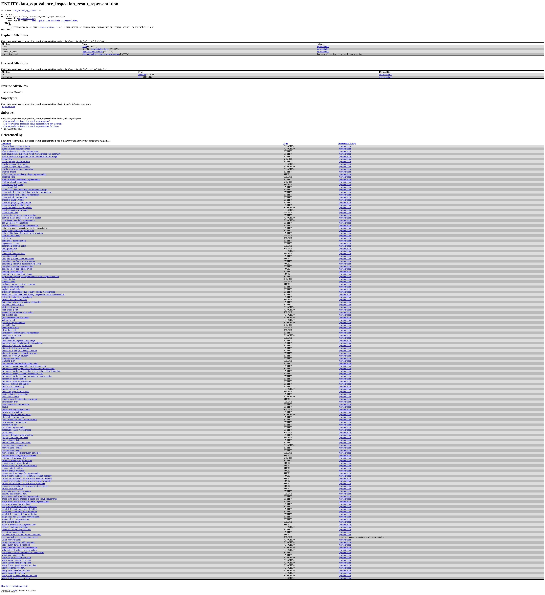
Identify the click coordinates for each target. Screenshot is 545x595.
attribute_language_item (12, 184)
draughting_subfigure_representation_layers (21, 264)
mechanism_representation (14, 379)
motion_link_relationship (13, 386)
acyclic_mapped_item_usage (15, 164)
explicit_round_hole (11, 289)
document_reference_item (13, 253)
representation (26, 19)
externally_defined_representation (17, 297)
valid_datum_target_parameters (16, 545)
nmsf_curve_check (10, 396)
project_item (7, 432)
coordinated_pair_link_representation (18, 220)
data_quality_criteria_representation (18, 230)
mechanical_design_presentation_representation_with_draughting (31, 371)
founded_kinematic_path (13, 304)
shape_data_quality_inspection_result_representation (25, 501)
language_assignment (11, 358)
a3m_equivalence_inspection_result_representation (26, 121)
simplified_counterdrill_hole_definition (19, 511)
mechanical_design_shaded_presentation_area (22, 373)
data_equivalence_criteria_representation (54, 21)
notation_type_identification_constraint (19, 399)
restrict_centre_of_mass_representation (19, 465)
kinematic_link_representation (15, 348)
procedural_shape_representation (16, 430)
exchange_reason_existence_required (18, 284)
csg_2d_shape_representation (15, 223)
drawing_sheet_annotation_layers (17, 269)
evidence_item (8, 281)
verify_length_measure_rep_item (16, 562)
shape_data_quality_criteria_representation (21, 496)
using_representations (11, 539)
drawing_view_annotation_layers (17, 274)
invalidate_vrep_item (11, 335)
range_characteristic (11, 440)
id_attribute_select (10, 330)
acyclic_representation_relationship (17, 169)
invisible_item (8, 338)
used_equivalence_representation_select (20, 537)
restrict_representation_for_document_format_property (26, 481)
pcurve (5, 407)
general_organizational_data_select (17, 312)
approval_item (8, 177)
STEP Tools (12, 590)
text (139, 77)
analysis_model (9, 172)
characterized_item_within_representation (20, 195)
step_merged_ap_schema (24, 10)
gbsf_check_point (10, 310)
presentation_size (9, 424)
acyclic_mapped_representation (16, 166)
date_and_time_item (11, 235)
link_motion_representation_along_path (19, 363)
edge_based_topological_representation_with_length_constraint (30, 276)
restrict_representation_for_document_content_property (27, 476)
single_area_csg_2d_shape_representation (20, 516)
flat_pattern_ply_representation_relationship (21, 302)
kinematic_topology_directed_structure (19, 350)
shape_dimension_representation (16, 504)
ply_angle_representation (13, 417)
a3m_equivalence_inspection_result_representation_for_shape (31, 126)
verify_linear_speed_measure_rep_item (19, 565)
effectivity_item (9, 279)
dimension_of (8, 251)
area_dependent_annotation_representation (21, 179)
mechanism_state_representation (16, 381)
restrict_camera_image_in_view (16, 463)
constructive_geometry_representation (19, 215)
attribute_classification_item (14, 182)
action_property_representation (16, 161)
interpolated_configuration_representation (20, 333)
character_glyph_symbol (13, 200)
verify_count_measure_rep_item (16, 560)
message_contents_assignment (15, 384)
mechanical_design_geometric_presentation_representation (28, 368)
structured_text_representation (15, 519)
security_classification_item (14, 493)
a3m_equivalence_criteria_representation (20, 151)
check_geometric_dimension (15, 210)
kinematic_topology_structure (15, 356)
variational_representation (13, 555)
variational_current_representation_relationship (23, 552)
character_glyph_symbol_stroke (16, 205)
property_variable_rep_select (15, 437)
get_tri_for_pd (8, 320)
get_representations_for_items (15, 317)
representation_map (10, 450)
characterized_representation (14, 197)
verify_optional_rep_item (13, 568)
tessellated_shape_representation (16, 529)
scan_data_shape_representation (16, 491)
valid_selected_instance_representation (19, 550)
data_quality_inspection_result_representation (22, 233)
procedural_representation (13, 427)
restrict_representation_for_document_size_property (25, 486)
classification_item (10, 212)
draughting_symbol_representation (17, 266)
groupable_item (9, 325)
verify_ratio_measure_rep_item (16, 570)
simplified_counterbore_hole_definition (19, 509)
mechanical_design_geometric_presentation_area (24, 366)
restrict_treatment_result (12, 488)
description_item (9, 248)
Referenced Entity (347, 143)
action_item (7, 159)
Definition (6, 143)
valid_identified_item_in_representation (19, 547)
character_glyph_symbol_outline (16, 202)
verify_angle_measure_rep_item (16, 557)
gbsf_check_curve (10, 307)
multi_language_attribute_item (15, 391)
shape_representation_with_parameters (19, 506)
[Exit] (25, 586)
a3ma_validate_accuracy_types (16, 146)
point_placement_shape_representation (19, 419)
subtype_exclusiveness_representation (19, 524)
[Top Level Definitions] (11, 586)
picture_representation (12, 412)
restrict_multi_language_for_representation (21, 473)
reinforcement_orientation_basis (16, 442)
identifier (142, 74)
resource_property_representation (17, 460)
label (84, 46)
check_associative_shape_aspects (17, 207)
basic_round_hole (10, 187)
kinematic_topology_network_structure (19, 353)
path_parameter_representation (15, 404)
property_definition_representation (17, 435)
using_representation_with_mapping (18, 542)
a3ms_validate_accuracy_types (16, 149)
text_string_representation (13, 532)
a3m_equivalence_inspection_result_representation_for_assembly (32, 124)
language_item (8, 361)
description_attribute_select (14, 246)
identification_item (10, 327)
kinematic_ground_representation (17, 345)
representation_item (99, 49)
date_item (6, 238)
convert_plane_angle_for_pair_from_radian (21, 218)
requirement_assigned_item (14, 458)
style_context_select (11, 522)
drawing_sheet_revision (12, 271)
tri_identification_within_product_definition (21, 534)
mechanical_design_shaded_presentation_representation (27, 376)
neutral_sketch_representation (15, 394)
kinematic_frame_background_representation (22, 343)
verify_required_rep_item (13, 573)
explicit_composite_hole (13, 287)
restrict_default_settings (12, 468)
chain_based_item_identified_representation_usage (24, 189)
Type (285, 143)
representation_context (92, 51)
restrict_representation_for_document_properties (23, 483)
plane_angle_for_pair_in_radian (16, 414)
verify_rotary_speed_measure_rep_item (19, 575)
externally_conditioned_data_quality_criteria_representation (28, 292)
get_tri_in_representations (13, 322)
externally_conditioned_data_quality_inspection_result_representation (33, 294)
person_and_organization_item (16, 409)
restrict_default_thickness (13, 470)
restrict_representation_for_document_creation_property (27, 478)
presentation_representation (14, 422)
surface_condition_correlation (15, 527)
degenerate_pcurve (10, 243)
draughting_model (10, 256)
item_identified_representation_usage (18, 340)
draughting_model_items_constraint (18, 258)
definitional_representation (14, 241)
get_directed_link (9, 315)
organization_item (10, 401)
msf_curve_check (10, 389)
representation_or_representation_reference (21, 453)
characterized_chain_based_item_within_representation (26, 192)
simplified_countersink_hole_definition (19, 514)
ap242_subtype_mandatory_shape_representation (24, 174)
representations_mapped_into (15, 445)
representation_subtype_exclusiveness (19, 455)
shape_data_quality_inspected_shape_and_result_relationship (29, 499)
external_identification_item (14, 299)
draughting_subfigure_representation (18, 261)
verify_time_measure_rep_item (16, 578)
